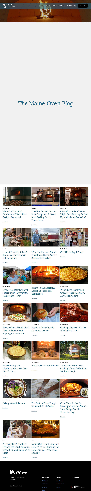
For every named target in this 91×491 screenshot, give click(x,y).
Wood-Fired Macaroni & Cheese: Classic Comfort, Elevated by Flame (72, 293)
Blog (74, 5)
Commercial (60, 484)
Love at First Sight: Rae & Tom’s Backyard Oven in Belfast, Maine (15, 255)
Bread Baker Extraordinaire (44, 365)
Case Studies (6, 208)
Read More (5, 222)
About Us (45, 484)
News (32, 249)
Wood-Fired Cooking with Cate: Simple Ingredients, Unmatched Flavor (16, 293)
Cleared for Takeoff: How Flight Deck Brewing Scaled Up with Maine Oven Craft (73, 214)
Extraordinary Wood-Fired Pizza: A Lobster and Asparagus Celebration (16, 330)
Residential (60, 480)
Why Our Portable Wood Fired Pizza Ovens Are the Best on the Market (44, 255)
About (60, 5)
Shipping (65, 5)
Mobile (59, 487)
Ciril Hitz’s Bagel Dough (72, 252)
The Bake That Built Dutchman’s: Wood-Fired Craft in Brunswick (15, 214)
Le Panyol (54, 5)
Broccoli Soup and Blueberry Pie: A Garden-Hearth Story (15, 368)
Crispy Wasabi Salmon (14, 403)
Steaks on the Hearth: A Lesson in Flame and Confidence (43, 290)
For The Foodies (64, 249)
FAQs (70, 5)
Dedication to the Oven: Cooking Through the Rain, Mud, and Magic (73, 368)
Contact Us (83, 6)
